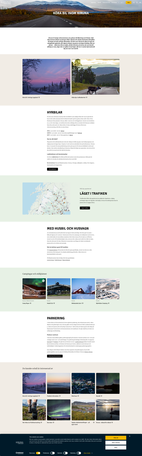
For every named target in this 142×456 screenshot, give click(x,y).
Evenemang (114, 2)
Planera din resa (106, 2)
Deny (115, 447)
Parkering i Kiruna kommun (55, 356)
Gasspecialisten (53, 250)
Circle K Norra (50, 260)
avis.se (62, 131)
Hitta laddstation (52, 169)
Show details (87, 453)
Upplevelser (93, 2)
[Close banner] (129, 436)
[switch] (52, 453)
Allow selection (116, 442)
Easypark (49, 341)
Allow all (116, 437)
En (123, 2)
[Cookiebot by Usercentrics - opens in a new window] (19, 453)
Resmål (99, 2)
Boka (129, 2)
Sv (121, 2)
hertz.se (80, 133)
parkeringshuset (79, 341)
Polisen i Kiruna (88, 352)
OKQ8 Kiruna (58, 260)
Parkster (56, 341)
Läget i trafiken (85, 208)
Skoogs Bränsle (66, 260)
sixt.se (71, 135)
